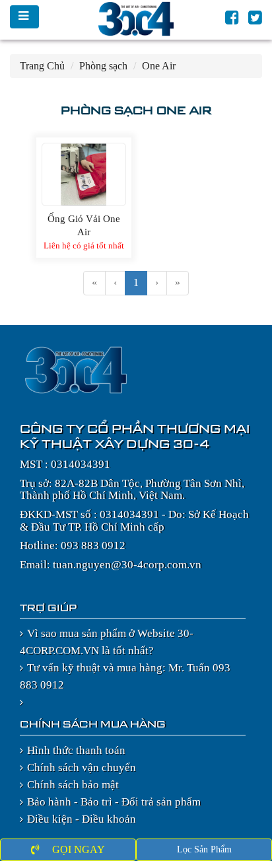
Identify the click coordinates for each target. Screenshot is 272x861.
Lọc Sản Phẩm (204, 849)
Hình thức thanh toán (76, 750)
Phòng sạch (103, 65)
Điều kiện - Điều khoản (81, 819)
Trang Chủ (42, 65)
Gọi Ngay (77, 849)
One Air (159, 65)
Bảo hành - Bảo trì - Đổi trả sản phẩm (114, 802)
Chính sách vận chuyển (81, 767)
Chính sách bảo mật (73, 784)
